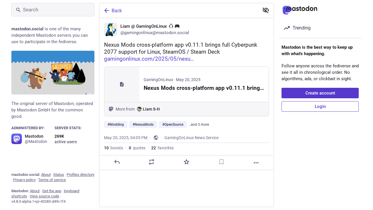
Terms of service (52, 180)
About (46, 174)
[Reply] (116, 161)
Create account (320, 93)
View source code (44, 196)
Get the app (51, 191)
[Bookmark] (221, 161)
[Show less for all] (266, 10)
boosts (113, 148)
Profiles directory (80, 174)
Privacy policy (24, 180)
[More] (256, 162)
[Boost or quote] (151, 161)
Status (58, 174)
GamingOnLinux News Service (191, 137)
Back (117, 10)
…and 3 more (199, 125)
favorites (162, 148)
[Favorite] (186, 161)
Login (320, 106)
